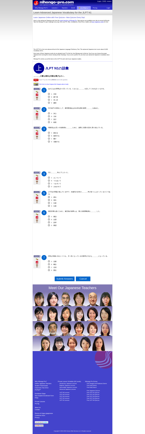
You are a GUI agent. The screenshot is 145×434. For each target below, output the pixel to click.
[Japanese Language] (39, 426)
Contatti (37, 409)
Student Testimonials (41, 385)
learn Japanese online (98, 22)
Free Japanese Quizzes (93, 390)
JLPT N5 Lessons (64, 392)
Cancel (83, 279)
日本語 (104, 1)
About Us (38, 407)
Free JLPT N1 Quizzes (93, 392)
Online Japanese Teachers (43, 383)
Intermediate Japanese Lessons (68, 387)
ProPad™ (38, 390)
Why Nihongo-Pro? (41, 381)
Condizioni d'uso (40, 415)
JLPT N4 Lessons (64, 394)
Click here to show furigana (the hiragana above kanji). (54, 84)
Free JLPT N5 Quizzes (93, 400)
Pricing (37, 403)
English (99, 1)
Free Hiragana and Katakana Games (97, 383)
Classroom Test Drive (41, 388)
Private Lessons (40, 401)
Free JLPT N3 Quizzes (93, 396)
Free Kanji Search (92, 387)
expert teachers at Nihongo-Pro (68, 20)
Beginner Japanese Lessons (67, 385)
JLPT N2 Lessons (64, 398)
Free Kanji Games (92, 385)
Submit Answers (64, 279)
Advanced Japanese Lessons (67, 389)
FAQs (36, 398)
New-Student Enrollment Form (44, 396)
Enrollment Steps (40, 393)
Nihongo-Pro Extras (91, 381)
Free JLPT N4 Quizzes (93, 398)
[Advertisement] (72, 35)
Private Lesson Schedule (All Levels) (69, 381)
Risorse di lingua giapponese (44, 413)
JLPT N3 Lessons (64, 396)
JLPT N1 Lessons (64, 400)
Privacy (37, 417)
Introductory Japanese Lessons (68, 383)
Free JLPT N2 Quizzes (93, 394)
